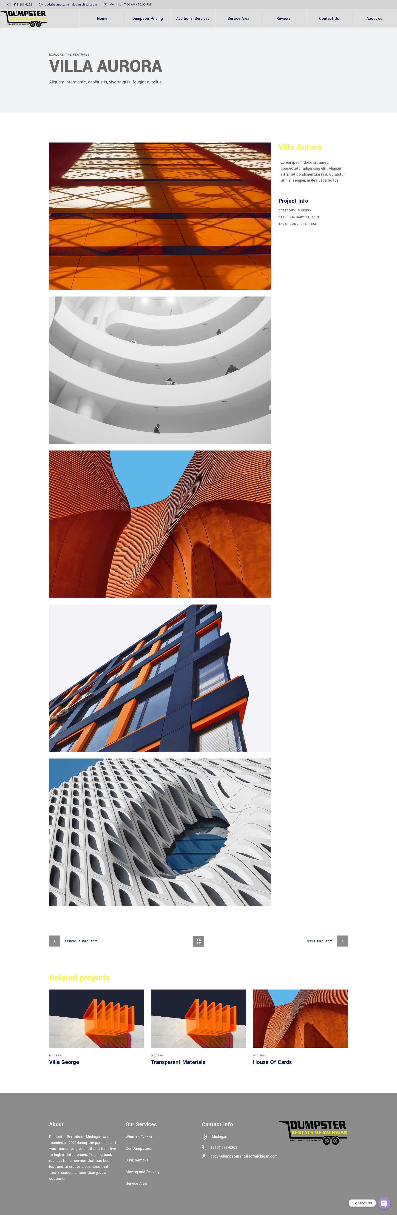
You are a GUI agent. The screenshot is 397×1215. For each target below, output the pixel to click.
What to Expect (139, 1136)
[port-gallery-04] (160, 524)
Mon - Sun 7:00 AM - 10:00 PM (130, 5)
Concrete (298, 223)
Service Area (136, 1183)
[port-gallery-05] (160, 832)
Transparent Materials (178, 1062)
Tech (313, 223)
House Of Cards (272, 1062)
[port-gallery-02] (160, 370)
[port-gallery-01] (160, 216)
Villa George (64, 1062)
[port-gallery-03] (160, 678)
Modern (305, 210)
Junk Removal (137, 1160)
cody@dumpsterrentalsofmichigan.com (71, 5)
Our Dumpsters (138, 1148)
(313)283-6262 (22, 5)
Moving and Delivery (142, 1171)
